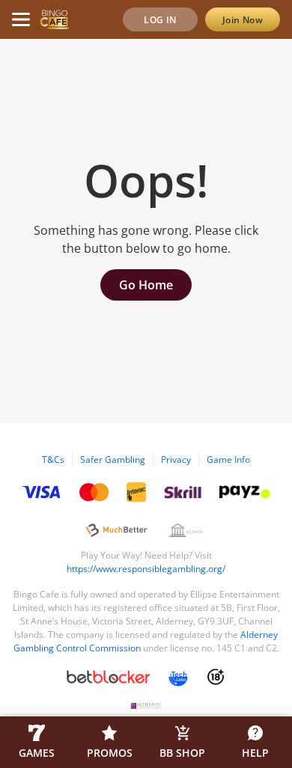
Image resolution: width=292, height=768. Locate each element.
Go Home (146, 285)
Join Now (243, 19)
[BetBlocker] (108, 676)
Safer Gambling (112, 459)
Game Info (228, 459)
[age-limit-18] (215, 677)
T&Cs (53, 459)
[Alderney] (146, 705)
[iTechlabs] (178, 676)
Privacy (176, 459)
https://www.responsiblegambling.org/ (146, 568)
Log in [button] (160, 19)
